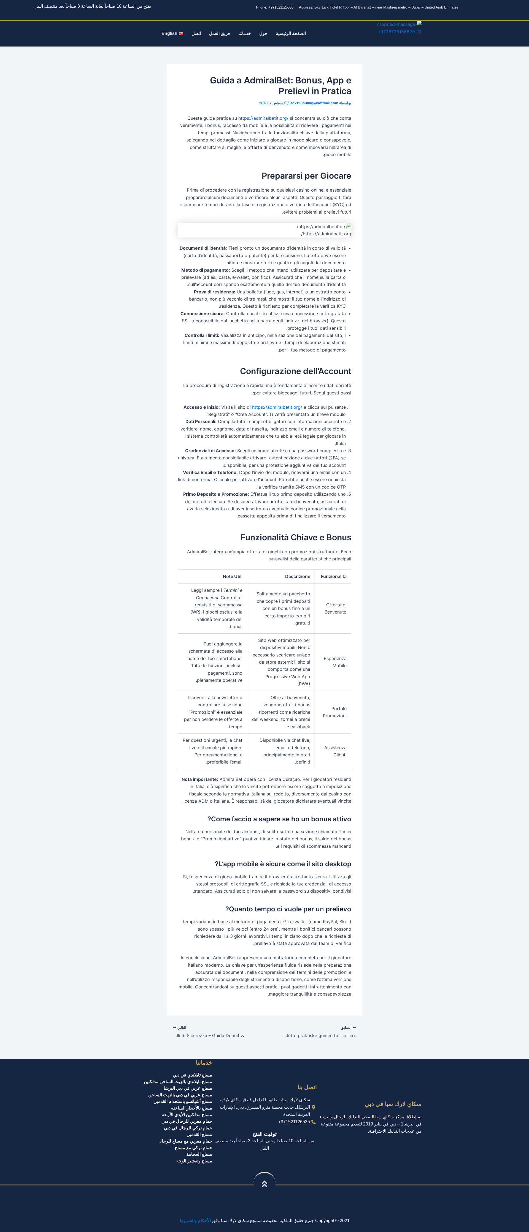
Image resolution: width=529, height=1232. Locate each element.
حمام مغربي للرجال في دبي (186, 1121)
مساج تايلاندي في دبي (192, 1075)
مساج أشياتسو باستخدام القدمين (182, 1101)
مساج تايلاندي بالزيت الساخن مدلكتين (178, 1081)
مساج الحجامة (199, 1154)
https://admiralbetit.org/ (263, 118)
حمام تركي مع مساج (193, 1147)
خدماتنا (244, 33)
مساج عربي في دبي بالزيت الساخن (180, 1094)
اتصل (196, 33)
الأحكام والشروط (195, 1220)
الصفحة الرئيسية (291, 33)
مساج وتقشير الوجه (194, 1161)
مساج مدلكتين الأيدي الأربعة (187, 1114)
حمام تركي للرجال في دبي (188, 1127)
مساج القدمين (199, 1134)
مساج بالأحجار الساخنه (191, 1108)
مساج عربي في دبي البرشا (188, 1088)
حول (263, 33)
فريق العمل (219, 33)
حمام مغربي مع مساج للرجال (185, 1141)
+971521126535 (280, 7)
